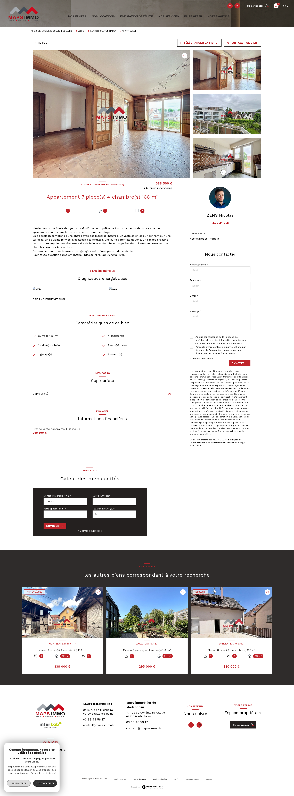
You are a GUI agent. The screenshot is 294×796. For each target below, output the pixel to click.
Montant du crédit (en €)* (57, 496)
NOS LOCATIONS (103, 16)
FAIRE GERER (193, 16)
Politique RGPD (192, 779)
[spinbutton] (114, 514)
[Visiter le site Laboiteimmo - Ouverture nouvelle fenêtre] (152, 787)
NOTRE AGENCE (218, 16)
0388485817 (197, 233)
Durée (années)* (101, 496)
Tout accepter (45, 783)
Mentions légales (160, 779)
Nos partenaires (139, 779)
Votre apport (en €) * (55, 508)
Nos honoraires (120, 779)
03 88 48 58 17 (94, 719)
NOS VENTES (76, 16)
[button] (223, 172)
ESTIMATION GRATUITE (136, 16)
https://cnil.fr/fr (201, 408)
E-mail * (194, 296)
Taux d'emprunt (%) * (104, 508)
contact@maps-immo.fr (99, 725)
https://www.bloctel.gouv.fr (227, 425)
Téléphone (195, 280)
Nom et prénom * (199, 264)
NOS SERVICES (168, 16)
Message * (195, 311)
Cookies (209, 779)
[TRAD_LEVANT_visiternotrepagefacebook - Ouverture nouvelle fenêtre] (230, 6)
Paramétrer (19, 783)
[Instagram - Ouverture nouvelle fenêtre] (237, 6)
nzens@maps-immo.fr (204, 238)
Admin (176, 779)
